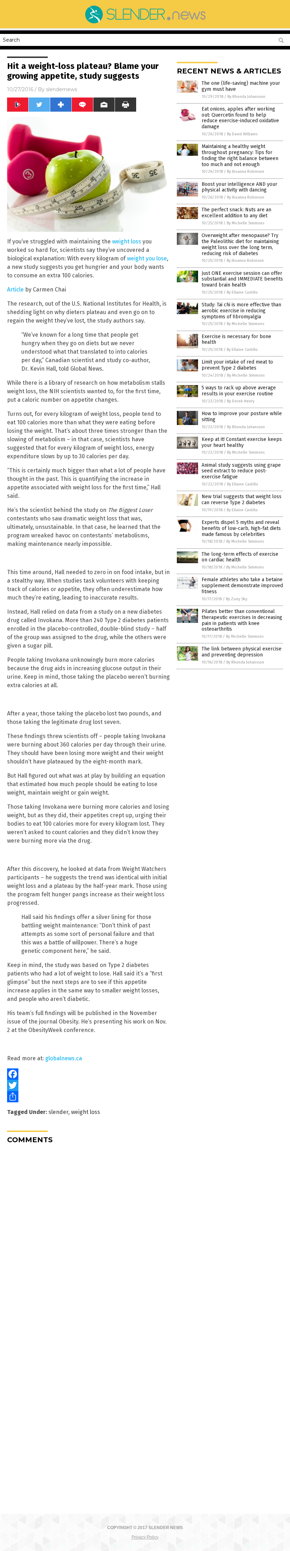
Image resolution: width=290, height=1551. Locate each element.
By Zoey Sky (236, 599)
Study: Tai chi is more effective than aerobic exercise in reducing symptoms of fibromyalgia (241, 311)
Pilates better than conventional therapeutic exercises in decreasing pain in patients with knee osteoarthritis (242, 620)
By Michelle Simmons (245, 223)
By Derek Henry (240, 401)
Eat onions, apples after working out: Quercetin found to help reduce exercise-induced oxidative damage (240, 118)
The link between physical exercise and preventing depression (242, 652)
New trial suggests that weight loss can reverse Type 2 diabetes (242, 500)
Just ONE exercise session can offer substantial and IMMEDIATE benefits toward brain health (242, 279)
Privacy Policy (145, 1537)
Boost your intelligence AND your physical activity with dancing (239, 187)
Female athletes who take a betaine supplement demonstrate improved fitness (242, 586)
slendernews (61, 89)
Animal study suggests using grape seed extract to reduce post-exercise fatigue (241, 471)
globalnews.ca (63, 1058)
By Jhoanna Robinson (245, 171)
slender (58, 1112)
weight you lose (147, 258)
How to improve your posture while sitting (242, 417)
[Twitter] (88, 1085)
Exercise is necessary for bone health (236, 340)
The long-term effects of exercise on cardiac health (240, 557)
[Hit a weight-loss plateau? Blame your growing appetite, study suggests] (145, 23)
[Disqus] (88, 1237)
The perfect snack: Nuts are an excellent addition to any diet (236, 213)
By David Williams (242, 134)
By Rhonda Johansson (246, 96)
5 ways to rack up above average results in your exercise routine (239, 391)
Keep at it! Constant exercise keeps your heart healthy (242, 442)
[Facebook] (88, 1074)
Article (15, 289)
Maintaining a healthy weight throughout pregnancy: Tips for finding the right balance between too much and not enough (240, 155)
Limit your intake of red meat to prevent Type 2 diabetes (237, 365)
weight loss (126, 241)
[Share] (88, 1096)
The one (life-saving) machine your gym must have (241, 86)
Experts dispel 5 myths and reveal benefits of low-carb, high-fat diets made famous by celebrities (241, 528)
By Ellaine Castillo (242, 292)
